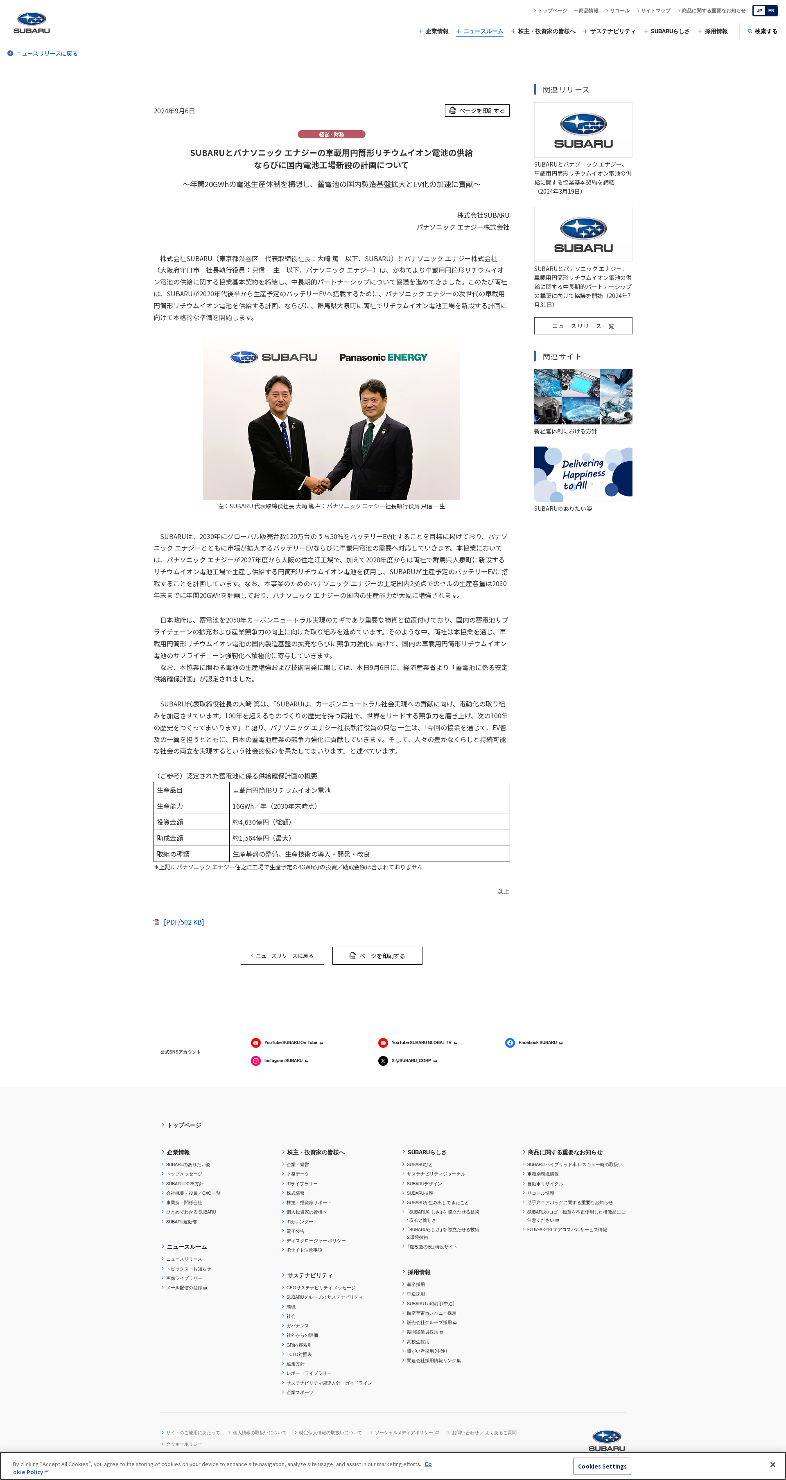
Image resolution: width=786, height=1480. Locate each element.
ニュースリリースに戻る (47, 53)
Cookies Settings (602, 1466)
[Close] (773, 1465)
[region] (393, 1466)
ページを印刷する (482, 110)
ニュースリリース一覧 (583, 326)
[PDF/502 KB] (184, 922)
